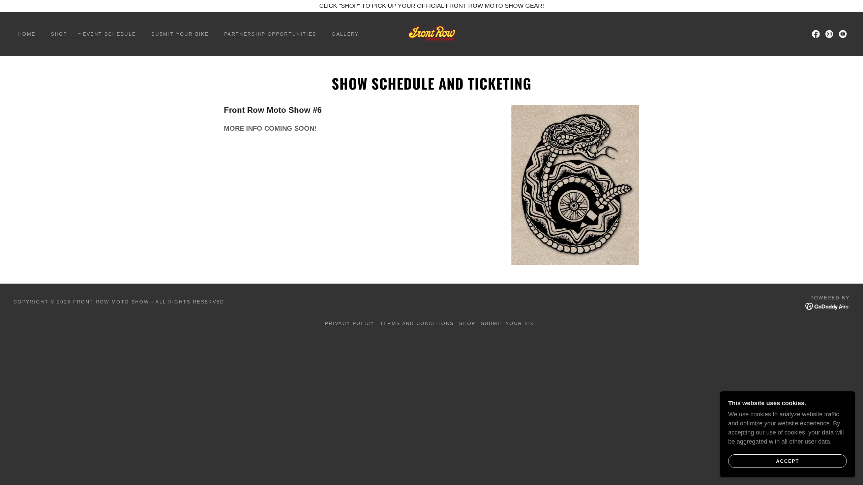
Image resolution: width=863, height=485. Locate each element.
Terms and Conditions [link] (417, 323)
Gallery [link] (345, 34)
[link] (431, 33)
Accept (787, 460)
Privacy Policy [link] (350, 323)
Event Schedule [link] (109, 34)
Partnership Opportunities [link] (270, 34)
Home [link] (26, 34)
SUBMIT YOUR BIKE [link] (179, 34)
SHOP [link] (59, 34)
